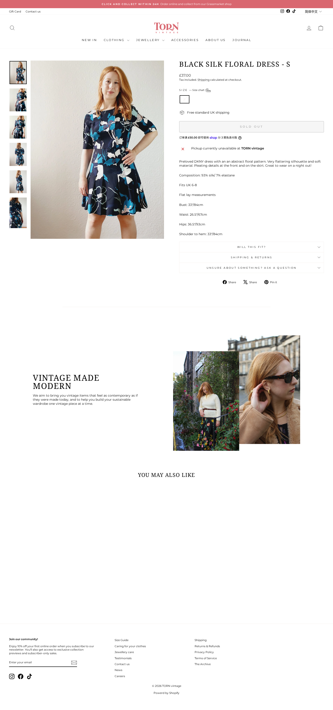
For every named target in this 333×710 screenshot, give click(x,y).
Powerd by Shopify (166, 693)
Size (192, 90)
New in (89, 40)
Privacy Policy (204, 652)
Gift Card (15, 11)
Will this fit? (251, 247)
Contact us (33, 11)
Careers (120, 676)
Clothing (115, 40)
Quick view (46, 584)
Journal (241, 40)
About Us (215, 40)
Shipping (204, 79)
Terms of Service (206, 658)
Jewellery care (124, 652)
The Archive (203, 664)
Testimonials (123, 658)
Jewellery (148, 40)
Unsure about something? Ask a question (252, 267)
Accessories (185, 40)
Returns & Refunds (207, 646)
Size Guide (121, 640)
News (118, 670)
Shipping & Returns (251, 257)
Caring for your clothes (130, 646)
